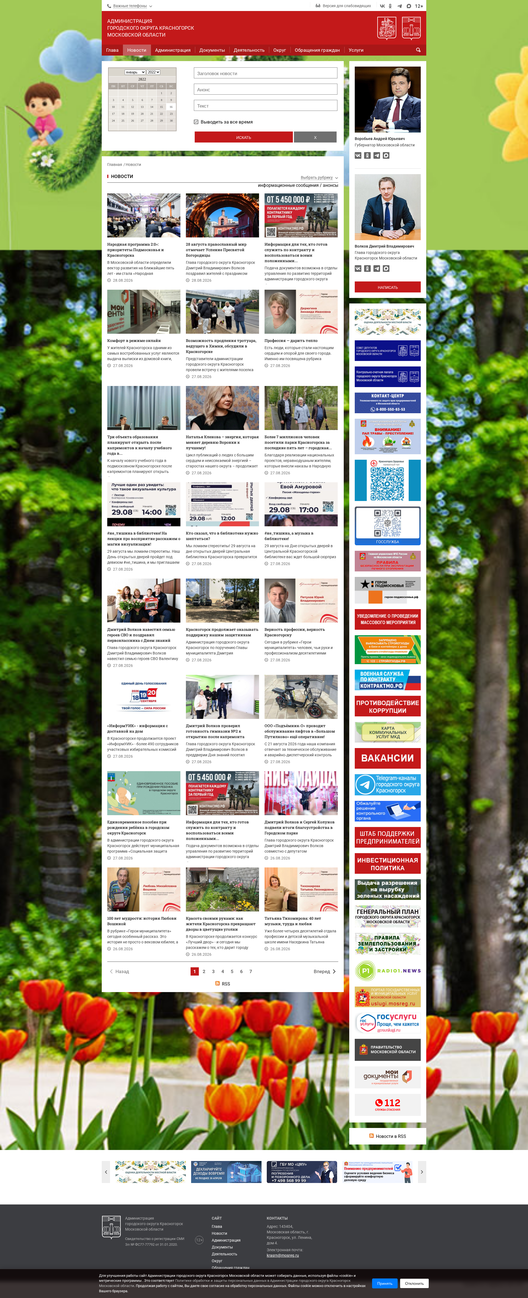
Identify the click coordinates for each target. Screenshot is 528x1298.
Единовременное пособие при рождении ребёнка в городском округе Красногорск (138, 827)
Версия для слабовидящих (347, 6)
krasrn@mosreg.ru (283, 1255)
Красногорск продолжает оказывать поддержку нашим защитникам (222, 632)
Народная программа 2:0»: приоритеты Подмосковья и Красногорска (135, 250)
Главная (114, 164)
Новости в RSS (391, 1136)
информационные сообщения (288, 185)
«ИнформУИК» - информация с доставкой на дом (137, 728)
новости (122, 176)
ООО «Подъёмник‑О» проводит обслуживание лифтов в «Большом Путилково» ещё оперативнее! (300, 731)
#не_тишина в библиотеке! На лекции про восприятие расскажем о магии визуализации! (143, 538)
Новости (133, 164)
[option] (151, 1172)
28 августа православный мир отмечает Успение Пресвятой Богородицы (216, 250)
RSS (226, 984)
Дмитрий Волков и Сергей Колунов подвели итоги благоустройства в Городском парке (300, 827)
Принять (384, 1283)
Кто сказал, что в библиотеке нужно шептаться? (222, 535)
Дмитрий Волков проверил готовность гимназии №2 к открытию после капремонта (215, 731)
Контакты (277, 1218)
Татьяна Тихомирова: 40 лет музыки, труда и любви (293, 921)
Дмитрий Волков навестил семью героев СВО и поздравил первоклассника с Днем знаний (141, 635)
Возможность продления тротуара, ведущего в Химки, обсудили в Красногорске (221, 346)
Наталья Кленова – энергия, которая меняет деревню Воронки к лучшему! (222, 442)
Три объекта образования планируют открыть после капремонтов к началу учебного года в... (139, 445)
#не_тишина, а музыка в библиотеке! (289, 535)
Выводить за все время (227, 122)
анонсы (330, 185)
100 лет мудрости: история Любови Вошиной (142, 921)
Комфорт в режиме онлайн (134, 340)
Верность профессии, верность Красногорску (295, 632)
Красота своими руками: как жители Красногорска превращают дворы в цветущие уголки (221, 924)
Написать (388, 287)
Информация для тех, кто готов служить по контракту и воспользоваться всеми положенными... (296, 252)
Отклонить (414, 1283)
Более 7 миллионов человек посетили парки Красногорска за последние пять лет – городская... (298, 442)
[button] (106, 1172)
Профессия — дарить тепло (291, 340)
